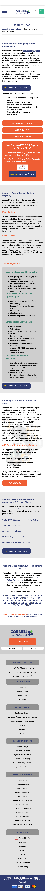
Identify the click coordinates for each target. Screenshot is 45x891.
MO (8, 600)
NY (34, 600)
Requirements (21, 136)
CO (21, 595)
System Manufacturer (22, 755)
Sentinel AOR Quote (16, 88)
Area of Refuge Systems (11, 29)
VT (40, 603)
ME (24, 598)
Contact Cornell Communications (15, 614)
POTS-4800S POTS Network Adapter (16, 542)
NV (19, 600)
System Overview (21, 123)
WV (22, 605)
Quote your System (22, 713)
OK (9, 603)
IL (4, 598)
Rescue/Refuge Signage (22, 824)
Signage (22, 729)
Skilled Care (22, 695)
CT (25, 595)
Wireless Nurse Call (22, 792)
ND (41, 600)
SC (23, 603)
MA (32, 598)
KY (17, 598)
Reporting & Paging (22, 759)
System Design (22, 747)
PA (16, 603)
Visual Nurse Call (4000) (22, 676)
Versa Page (22, 796)
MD (28, 598)
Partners (22, 846)
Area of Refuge (22, 707)
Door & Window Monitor (22, 800)
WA (18, 605)
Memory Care (22, 691)
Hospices (22, 699)
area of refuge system (31, 50)
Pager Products (22, 812)
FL (32, 595)
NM (30, 600)
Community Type (22, 682)
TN (30, 603)
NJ (26, 600)
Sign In (33, 648)
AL (4, 595)
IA (10, 598)
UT (36, 603)
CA (18, 595)
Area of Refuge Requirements (23, 579)
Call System (22, 668)
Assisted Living (22, 687)
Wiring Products (22, 816)
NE (15, 600)
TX (33, 603)
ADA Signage (15, 483)
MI (36, 598)
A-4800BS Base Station (11, 525)
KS (14, 598)
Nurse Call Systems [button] (22, 662)
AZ (11, 595)
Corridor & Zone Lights (22, 820)
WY (29, 605)
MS (4, 600)
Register (12, 648)
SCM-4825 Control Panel (12, 531)
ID (41, 595)
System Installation (22, 751)
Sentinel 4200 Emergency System (22, 717)
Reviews (22, 842)
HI (38, 595)
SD (26, 603)
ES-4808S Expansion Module (13, 537)
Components (21, 130)
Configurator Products (22, 808)
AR (14, 595)
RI (19, 603)
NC (37, 600)
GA (35, 595)
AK (7, 595)
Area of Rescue (22, 788)
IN (8, 598)
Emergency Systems (22, 741)
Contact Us (22, 641)
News (22, 850)
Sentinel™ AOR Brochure (11, 520)
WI (26, 605)
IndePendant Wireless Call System (22, 672)
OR (12, 603)
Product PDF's (24, 838)
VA (14, 605)
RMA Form (22, 858)
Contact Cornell (24, 509)
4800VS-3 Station (31, 520)
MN (39, 598)
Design (22, 725)
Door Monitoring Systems (23, 763)
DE (28, 595)
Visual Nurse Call (22, 784)
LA (21, 598)
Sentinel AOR (22, 174)
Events (22, 854)
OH (5, 603)
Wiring (22, 733)
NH (23, 600)
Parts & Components (22, 774)
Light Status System (22, 767)
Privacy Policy (22, 866)
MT (12, 600)
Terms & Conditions (22, 862)
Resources (22, 832)
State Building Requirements (22, 721)
